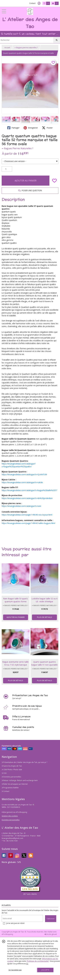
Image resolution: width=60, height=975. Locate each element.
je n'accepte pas (15, 970)
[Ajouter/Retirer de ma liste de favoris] (54, 180)
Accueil (7, 47)
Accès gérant (51, 934)
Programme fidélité (11, 787)
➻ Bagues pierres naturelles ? (26, 47)
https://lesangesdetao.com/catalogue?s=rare (21, 506)
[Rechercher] (56, 40)
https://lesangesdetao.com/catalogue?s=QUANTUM (24, 474)
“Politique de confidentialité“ (38, 961)
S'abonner (51, 918)
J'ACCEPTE (45, 970)
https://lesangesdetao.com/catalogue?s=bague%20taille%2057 (29, 490)
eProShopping (7, 934)
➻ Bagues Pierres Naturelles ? (17, 148)
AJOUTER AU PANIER (25, 180)
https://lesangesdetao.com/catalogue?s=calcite (22, 482)
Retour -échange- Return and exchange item (20, 780)
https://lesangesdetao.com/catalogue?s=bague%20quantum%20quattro (18, 465)
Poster (49, 127)
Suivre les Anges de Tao (12, 766)
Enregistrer (32, 127)
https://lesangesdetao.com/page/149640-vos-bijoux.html (27, 514)
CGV (5, 773)
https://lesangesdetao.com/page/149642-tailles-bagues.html (28, 523)
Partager (15, 127)
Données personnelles (12, 777)
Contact (32, 3)
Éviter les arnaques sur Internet (15, 784)
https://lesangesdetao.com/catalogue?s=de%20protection (27, 498)
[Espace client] (39, 3)
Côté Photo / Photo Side (12, 769)
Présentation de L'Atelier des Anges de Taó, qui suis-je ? (25, 762)
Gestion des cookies (10, 816)
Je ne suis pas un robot (15, 923)
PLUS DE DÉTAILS (44, 617)
